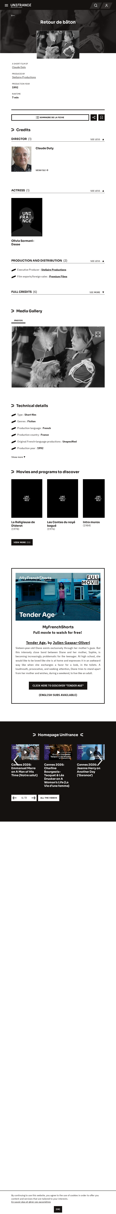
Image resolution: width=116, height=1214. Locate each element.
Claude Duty (19, 67)
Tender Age (36, 642)
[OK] (58, 1209)
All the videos (48, 797)
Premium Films (58, 276)
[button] (98, 334)
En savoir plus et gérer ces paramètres (31, 1201)
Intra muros (91, 522)
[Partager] (94, 117)
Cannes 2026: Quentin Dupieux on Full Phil (89, 768)
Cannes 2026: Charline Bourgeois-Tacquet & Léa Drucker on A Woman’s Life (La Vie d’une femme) (23, 775)
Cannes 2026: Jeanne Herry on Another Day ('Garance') (55, 770)
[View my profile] (106, 6)
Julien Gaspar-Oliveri (71, 642)
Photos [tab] (18, 320)
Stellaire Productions (24, 77)
